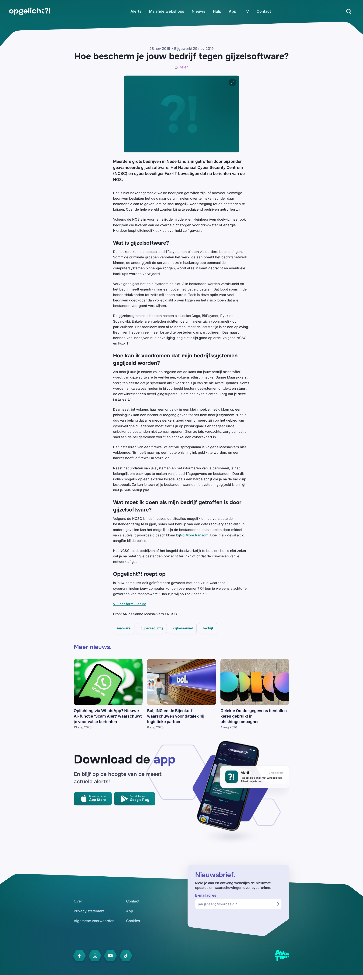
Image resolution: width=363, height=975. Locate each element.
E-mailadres (205, 895)
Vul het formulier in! (129, 604)
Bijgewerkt (183, 48)
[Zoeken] (348, 11)
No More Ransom (194, 535)
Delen (183, 67)
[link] (29, 11)
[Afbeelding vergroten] (232, 82)
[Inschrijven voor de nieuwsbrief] (277, 904)
